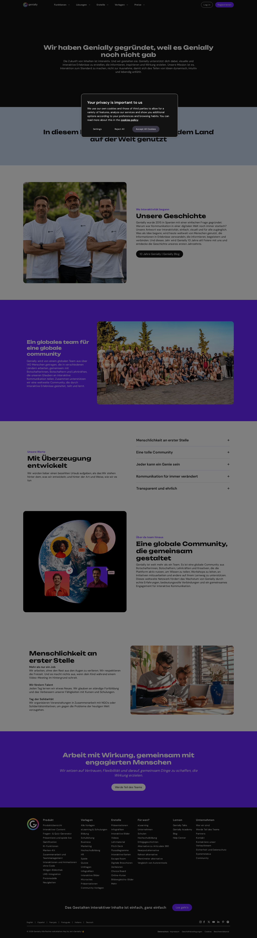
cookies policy (129, 120)
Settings (97, 129)
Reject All (119, 129)
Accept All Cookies (146, 129)
